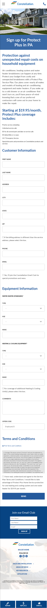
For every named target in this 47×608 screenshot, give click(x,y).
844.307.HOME (23, 550)
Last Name (6, 172)
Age (3, 316)
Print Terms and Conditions (12, 446)
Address (5, 184)
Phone (5, 249)
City (4, 198)
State (4, 211)
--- (6, 308)
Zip (3, 224)
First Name (6, 159)
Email (4, 262)
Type (4, 303)
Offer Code (6, 421)
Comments (6, 399)
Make (4, 330)
